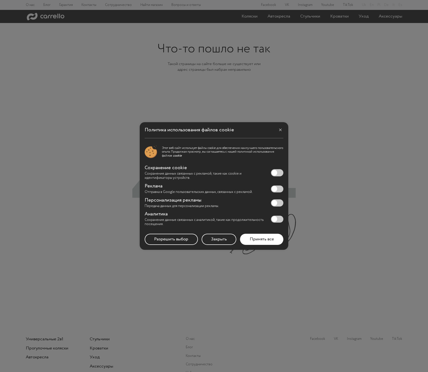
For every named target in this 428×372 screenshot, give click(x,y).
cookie (177, 155)
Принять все (262, 239)
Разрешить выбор (171, 239)
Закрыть (219, 239)
